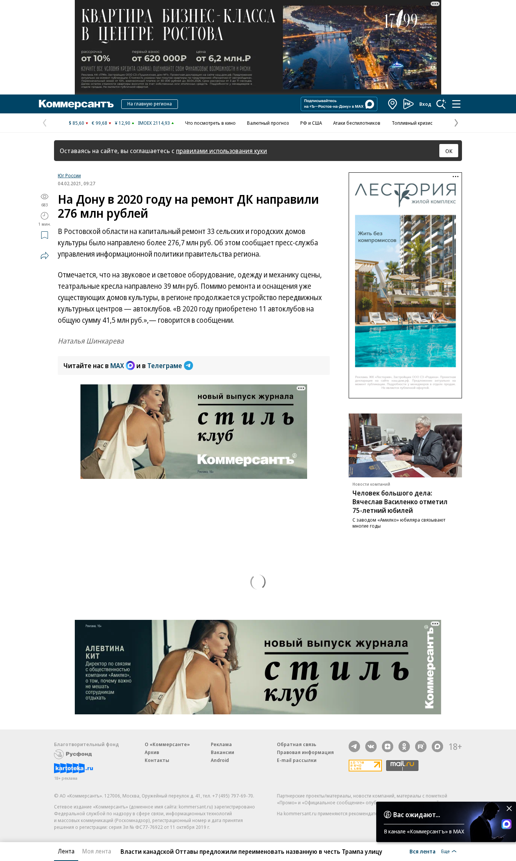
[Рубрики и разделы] (456, 104)
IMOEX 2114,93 (154, 122)
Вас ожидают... (416, 814)
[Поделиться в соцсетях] (44, 255)
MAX (117, 365)
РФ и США (311, 122)
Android (220, 760)
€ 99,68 (99, 122)
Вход (425, 104)
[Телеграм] (354, 746)
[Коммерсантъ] (76, 104)
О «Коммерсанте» (167, 744)
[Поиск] (441, 104)
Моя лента (96, 851)
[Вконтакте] (371, 746)
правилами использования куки (221, 150)
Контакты (157, 760)
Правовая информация (305, 752)
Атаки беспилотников (356, 122)
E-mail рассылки (297, 760)
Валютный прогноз (268, 122)
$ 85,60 (76, 122)
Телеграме (164, 365)
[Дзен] (387, 746)
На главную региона (149, 103)
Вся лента (422, 851)
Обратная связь (296, 744)
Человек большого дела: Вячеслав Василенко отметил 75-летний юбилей (400, 501)
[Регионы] (393, 104)
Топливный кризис (412, 122)
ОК (449, 151)
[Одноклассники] (404, 746)
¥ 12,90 (122, 122)
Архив (152, 752)
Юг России (69, 175)
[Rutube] (420, 746)
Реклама (221, 744)
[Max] (437, 746)
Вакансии (222, 752)
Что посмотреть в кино (210, 122)
